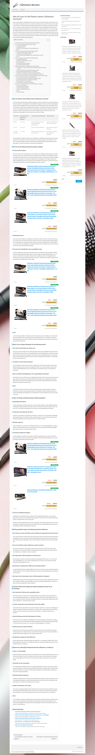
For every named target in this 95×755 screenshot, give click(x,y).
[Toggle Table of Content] (47, 40)
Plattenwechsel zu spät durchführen (24, 81)
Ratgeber (23, 9)
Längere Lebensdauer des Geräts (23, 89)
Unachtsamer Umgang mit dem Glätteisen (25, 82)
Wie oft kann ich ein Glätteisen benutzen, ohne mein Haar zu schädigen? (32, 715)
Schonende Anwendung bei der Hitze (24, 60)
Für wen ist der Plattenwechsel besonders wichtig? (25, 44)
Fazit (18, 49)
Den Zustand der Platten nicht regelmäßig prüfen (27, 77)
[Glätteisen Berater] (14, 7)
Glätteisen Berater (30, 4)
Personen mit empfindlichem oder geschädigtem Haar (27, 48)
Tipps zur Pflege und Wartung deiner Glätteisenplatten (26, 58)
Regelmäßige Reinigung (22, 59)
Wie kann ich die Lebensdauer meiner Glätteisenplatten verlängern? (30, 74)
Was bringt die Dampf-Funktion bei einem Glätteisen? (27, 711)
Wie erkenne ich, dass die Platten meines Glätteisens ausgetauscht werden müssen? (31, 68)
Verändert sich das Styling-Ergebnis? (24, 53)
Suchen (62, 179)
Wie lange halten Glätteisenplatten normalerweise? (27, 71)
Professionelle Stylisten (21, 45)
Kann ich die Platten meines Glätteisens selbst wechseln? (28, 70)
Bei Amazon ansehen (51, 182)
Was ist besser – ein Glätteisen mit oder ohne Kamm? (27, 721)
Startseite (15, 9)
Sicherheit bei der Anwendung (23, 86)
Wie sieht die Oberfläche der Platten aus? (25, 52)
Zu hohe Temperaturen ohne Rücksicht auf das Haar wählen (29, 78)
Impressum (80, 747)
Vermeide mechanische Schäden (23, 63)
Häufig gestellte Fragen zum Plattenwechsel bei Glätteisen (27, 66)
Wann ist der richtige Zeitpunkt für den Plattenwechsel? (26, 51)
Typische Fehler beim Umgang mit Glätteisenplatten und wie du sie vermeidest (31, 75)
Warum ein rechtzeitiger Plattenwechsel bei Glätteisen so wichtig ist (29, 83)
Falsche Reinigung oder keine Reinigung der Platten (27, 79)
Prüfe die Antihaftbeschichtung (23, 64)
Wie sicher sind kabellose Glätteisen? (24, 724)
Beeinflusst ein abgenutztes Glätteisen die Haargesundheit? (28, 72)
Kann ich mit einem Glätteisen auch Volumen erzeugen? (28, 718)
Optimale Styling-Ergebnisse (22, 87)
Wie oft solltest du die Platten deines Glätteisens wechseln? (27, 42)
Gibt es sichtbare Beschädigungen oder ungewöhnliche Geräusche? (30, 55)
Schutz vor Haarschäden (22, 85)
